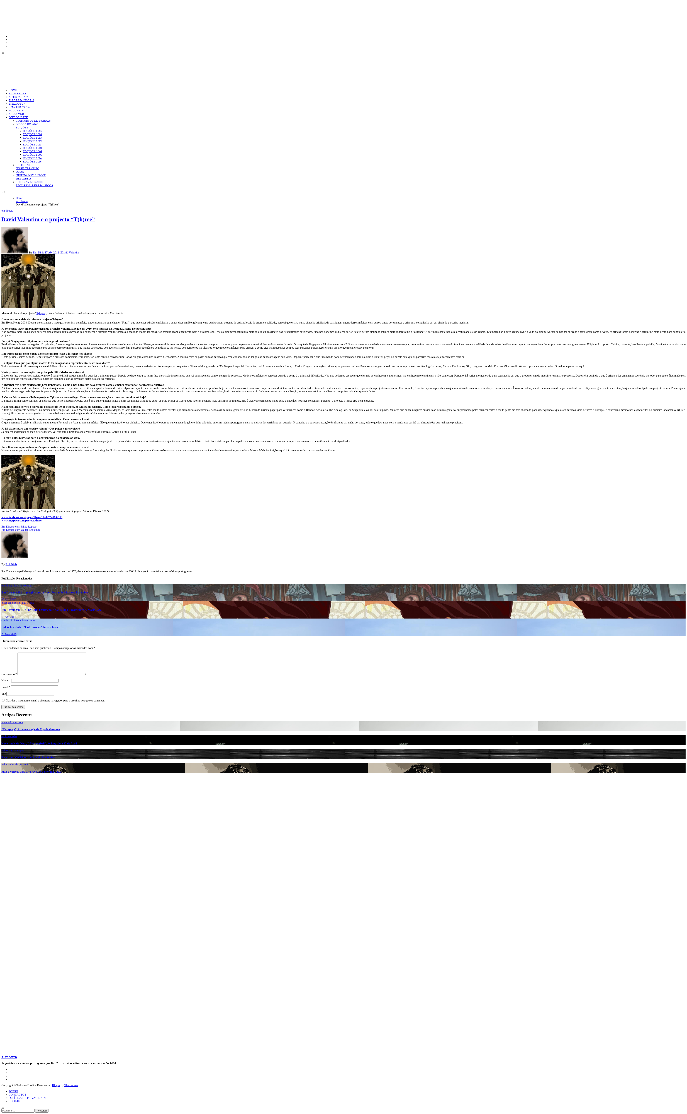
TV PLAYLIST (17, 93)
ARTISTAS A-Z (18, 97)
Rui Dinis (39, 252)
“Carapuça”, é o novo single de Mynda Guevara (30, 729)
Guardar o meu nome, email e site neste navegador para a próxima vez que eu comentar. (55, 700)
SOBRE (13, 1091)
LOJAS (20, 172)
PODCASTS (16, 110)
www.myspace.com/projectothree (21, 520)
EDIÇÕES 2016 (32, 158)
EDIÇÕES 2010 (32, 148)
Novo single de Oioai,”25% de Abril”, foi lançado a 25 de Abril (39, 743)
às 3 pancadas (9, 736)
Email (5, 687)
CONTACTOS (17, 1094)
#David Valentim (69, 252)
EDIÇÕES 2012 (32, 141)
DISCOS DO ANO (27, 124)
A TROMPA (52, 14)
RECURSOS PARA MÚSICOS (34, 185)
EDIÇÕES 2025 (32, 131)
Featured (33, 620)
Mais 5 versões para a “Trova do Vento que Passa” (32, 771)
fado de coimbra (23, 585)
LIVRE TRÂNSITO (27, 168)
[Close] (2, 1108)
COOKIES (15, 1101)
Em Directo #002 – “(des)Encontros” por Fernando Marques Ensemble (44, 592)
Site (3, 693)
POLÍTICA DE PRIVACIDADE (28, 1097)
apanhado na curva (12, 722)
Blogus (56, 1085)
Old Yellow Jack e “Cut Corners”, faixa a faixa (29, 627)
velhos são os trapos (12, 750)
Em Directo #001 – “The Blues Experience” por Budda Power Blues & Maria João (51, 609)
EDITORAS (23, 165)
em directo (7, 210)
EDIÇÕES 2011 (32, 144)
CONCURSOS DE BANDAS (33, 121)
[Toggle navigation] (2, 53)
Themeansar (71, 1085)
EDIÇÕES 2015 (32, 161)
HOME (13, 90)
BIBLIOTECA (17, 104)
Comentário (9, 674)
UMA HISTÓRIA (19, 107)
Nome (6, 680)
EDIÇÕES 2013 (32, 138)
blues (4, 602)
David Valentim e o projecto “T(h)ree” (48, 219)
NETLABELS (24, 178)
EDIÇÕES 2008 (32, 155)
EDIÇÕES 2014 (32, 134)
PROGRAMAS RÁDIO (29, 182)
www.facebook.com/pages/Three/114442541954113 (31, 517)
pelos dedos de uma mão (15, 764)
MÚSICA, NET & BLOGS (31, 175)
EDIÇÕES (22, 127)
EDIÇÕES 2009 (32, 151)
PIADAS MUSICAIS (21, 100)
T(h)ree (40, 313)
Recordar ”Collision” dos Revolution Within (28, 757)
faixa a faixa (27, 602)
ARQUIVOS (16, 114)
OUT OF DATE (18, 117)
